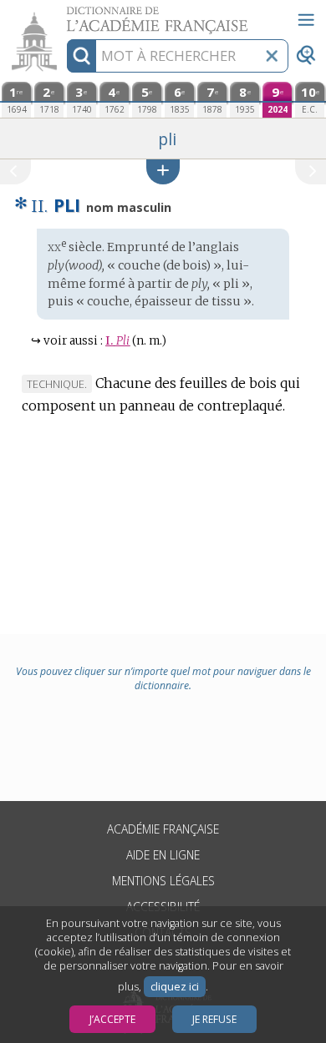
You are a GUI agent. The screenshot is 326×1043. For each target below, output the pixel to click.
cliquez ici (174, 987)
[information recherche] (81, 56)
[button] (163, 171)
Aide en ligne (163, 855)
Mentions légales (163, 881)
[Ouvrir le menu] (306, 20)
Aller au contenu (64, 14)
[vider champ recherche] (271, 56)
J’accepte (112, 1019)
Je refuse (214, 1019)
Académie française (163, 829)
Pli (117, 341)
